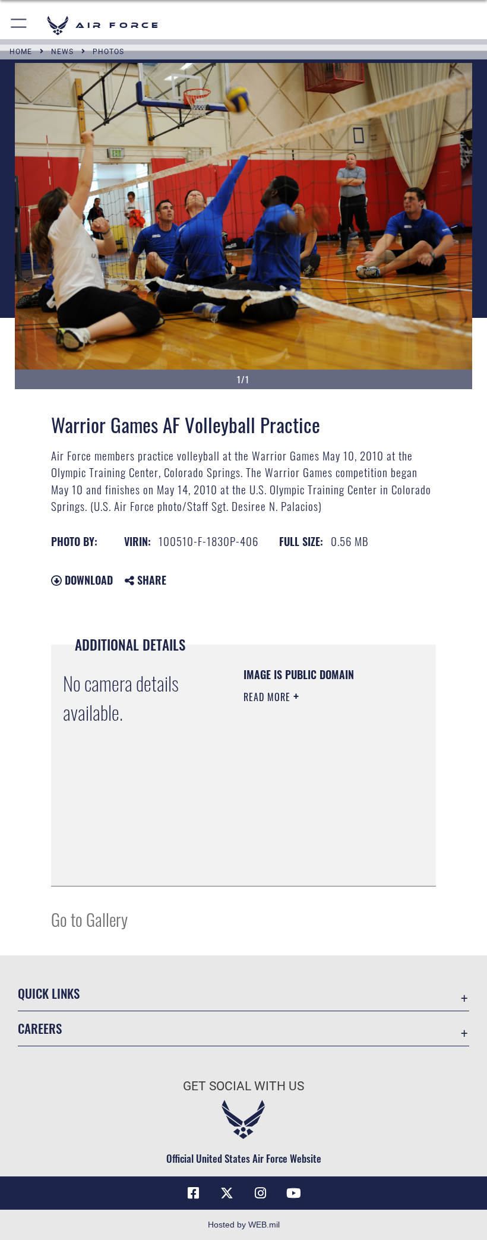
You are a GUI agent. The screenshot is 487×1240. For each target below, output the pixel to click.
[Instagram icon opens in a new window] (260, 1193)
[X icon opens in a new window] (227, 1193)
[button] (19, 25)
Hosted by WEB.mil (244, 1224)
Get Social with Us (243, 1086)
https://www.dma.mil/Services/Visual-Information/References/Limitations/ (316, 847)
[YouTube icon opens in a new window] (293, 1193)
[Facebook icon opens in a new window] (194, 1193)
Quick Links (49, 993)
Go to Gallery (89, 919)
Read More (268, 697)
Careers (40, 1028)
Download (87, 580)
